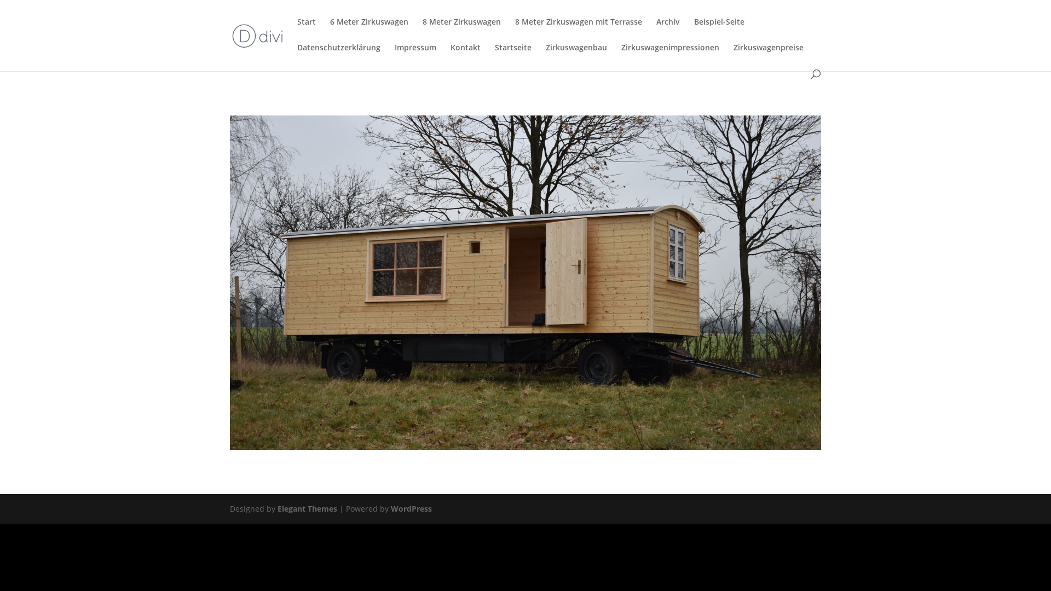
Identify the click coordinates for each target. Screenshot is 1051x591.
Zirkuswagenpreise (769, 48)
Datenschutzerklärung (338, 48)
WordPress (411, 508)
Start (306, 22)
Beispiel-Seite (719, 22)
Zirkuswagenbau (576, 48)
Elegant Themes (307, 508)
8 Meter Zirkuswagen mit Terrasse (578, 22)
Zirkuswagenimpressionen (670, 48)
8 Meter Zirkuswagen (462, 22)
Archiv (668, 22)
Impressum (415, 48)
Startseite (513, 48)
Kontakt (466, 48)
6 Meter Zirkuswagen (369, 22)
